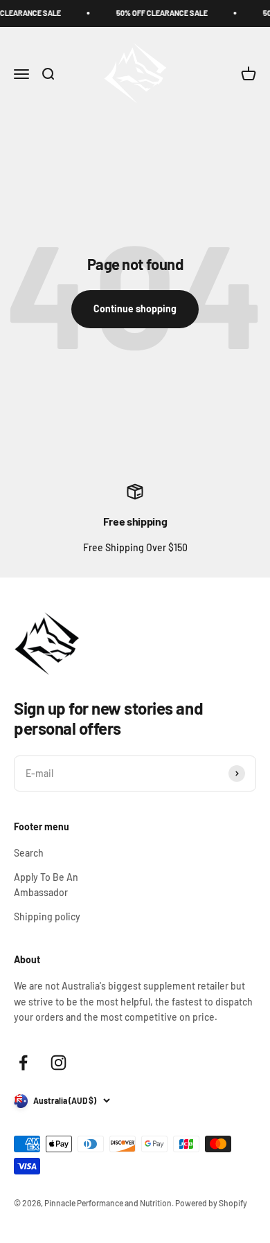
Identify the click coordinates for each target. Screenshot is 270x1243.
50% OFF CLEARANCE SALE (159, 12)
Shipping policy (47, 916)
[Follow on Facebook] (23, 1062)
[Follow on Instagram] (58, 1062)
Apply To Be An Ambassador (46, 884)
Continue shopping (135, 308)
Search (29, 853)
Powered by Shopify (211, 1203)
